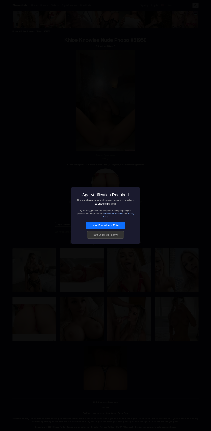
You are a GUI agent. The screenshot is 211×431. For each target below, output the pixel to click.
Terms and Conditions (113, 214)
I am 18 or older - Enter (106, 225)
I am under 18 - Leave (105, 234)
